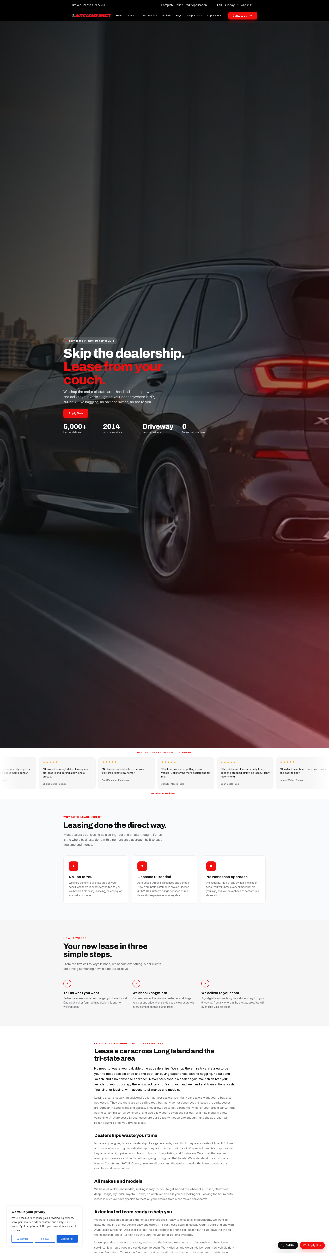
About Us (132, 15)
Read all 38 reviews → (164, 793)
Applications (214, 15)
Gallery (166, 15)
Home (118, 15)
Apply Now (76, 413)
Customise (22, 1238)
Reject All (45, 1238)
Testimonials (150, 15)
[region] (44, 1226)
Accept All (67, 1238)
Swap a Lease (194, 15)
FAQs (178, 15)
